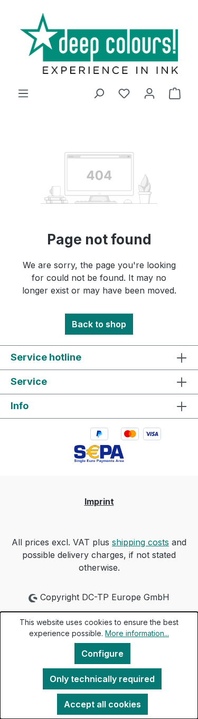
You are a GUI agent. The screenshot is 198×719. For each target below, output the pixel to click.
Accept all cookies (102, 704)
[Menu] (23, 92)
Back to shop (99, 324)
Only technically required (102, 679)
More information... (137, 633)
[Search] (98, 92)
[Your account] (149, 92)
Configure (102, 653)
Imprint (99, 501)
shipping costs (140, 542)
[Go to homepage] (99, 43)
